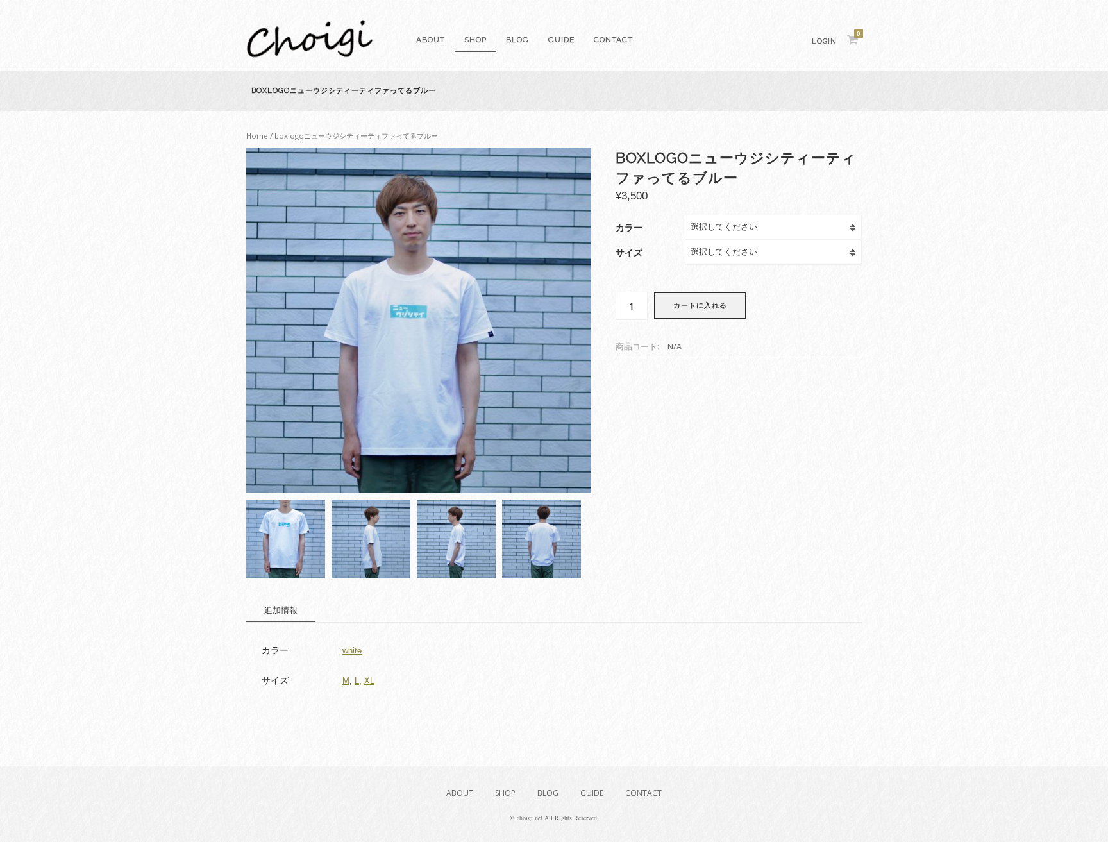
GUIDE (561, 39)
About (430, 39)
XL (369, 681)
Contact (613, 39)
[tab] (280, 611)
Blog (517, 39)
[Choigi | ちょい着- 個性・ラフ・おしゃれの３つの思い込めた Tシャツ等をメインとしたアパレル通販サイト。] (309, 54)
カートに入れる (700, 305)
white (352, 650)
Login (824, 41)
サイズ (629, 252)
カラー (629, 227)
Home (257, 135)
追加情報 (281, 610)
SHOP (475, 39)
